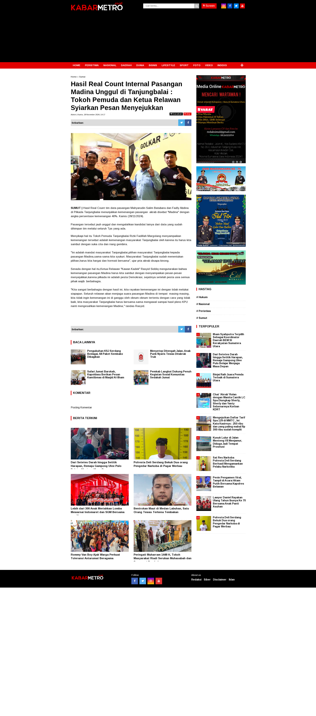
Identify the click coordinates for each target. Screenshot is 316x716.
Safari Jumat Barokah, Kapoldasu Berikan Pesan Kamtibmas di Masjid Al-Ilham (105, 374)
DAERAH (126, 65)
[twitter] (236, 5)
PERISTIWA (92, 65)
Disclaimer (219, 579)
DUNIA (140, 65)
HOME (76, 65)
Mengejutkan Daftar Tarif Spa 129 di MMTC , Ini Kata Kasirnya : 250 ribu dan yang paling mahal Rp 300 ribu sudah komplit (229, 423)
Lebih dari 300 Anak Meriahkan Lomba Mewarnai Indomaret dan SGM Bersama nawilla (97, 512)
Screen (210, 5)
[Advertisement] (158, 37)
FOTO (196, 65)
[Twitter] (181, 122)
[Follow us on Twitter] (142, 581)
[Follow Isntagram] (150, 581)
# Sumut (201, 318)
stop (187, 114)
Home (74, 77)
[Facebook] (188, 122)
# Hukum (202, 297)
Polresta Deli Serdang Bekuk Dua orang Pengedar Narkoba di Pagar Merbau (227, 522)
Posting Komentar (81, 407)
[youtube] (242, 5)
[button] (242, 63)
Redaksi (196, 579)
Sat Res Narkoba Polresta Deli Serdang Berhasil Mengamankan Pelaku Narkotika (228, 462)
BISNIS (153, 65)
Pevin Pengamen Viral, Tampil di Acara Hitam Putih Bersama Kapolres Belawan (228, 482)
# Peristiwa (203, 311)
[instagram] (223, 5)
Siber (207, 579)
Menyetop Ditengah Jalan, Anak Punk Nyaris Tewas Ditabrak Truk (170, 354)
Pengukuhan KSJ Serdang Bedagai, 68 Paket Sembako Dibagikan (105, 354)
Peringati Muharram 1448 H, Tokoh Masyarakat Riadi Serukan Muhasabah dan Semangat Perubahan (162, 558)
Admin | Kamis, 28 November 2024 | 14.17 (88, 115)
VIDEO (209, 65)
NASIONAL (109, 65)
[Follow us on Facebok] (134, 581)
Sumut (82, 77)
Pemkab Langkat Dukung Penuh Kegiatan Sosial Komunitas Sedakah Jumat (170, 374)
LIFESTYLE (168, 65)
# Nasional (203, 304)
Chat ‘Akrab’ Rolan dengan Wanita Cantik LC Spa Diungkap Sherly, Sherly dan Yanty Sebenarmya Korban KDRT (229, 402)
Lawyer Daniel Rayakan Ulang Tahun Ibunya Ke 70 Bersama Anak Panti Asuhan (229, 502)
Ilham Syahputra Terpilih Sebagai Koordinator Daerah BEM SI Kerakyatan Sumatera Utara (228, 340)
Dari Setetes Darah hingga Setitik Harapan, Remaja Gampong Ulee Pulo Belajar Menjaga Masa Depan (96, 466)
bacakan (177, 114)
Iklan (232, 579)
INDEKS (222, 65)
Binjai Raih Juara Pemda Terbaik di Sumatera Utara (228, 377)
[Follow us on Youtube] (159, 581)
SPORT (184, 65)
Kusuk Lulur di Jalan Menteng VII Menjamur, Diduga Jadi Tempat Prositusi (227, 442)
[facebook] (229, 5)
